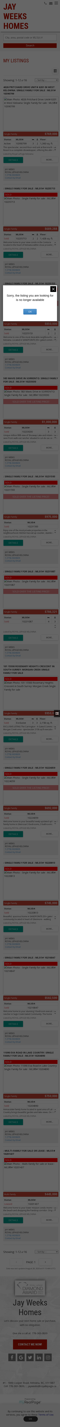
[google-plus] (21, 1357)
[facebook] (12, 1357)
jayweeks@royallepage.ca (42, 1386)
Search (30, 45)
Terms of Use (46, 1414)
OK (30, 1419)
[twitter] (30, 1357)
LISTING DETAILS (13, 160)
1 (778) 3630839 (12, 175)
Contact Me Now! (30, 1344)
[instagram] (48, 1357)
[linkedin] (39, 1357)
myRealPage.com (30, 1402)
